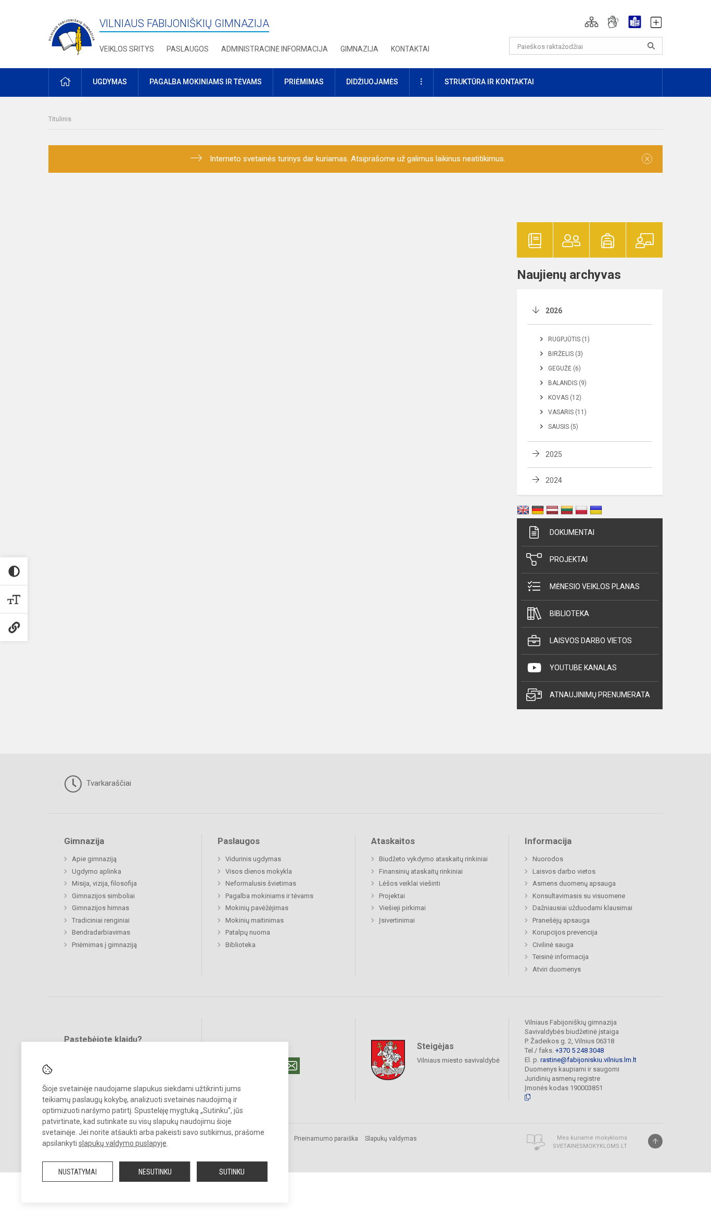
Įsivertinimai (397, 920)
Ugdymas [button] (110, 82)
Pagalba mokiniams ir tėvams (269, 896)
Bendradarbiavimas (101, 932)
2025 (553, 454)
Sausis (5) (563, 426)
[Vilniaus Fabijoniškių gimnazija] (71, 32)
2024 (553, 480)
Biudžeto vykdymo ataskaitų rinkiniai (433, 859)
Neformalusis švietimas (260, 883)
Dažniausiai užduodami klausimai (582, 908)
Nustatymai (77, 1172)
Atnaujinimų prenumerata (600, 695)
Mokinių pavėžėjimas (256, 908)
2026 (553, 310)
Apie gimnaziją (94, 859)
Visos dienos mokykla (258, 871)
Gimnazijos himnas (100, 908)
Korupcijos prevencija (565, 932)
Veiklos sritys (126, 49)
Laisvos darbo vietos (591, 640)
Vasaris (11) (567, 412)
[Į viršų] (655, 1141)
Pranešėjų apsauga (561, 920)
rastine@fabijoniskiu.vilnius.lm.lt (588, 1060)
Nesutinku (155, 1172)
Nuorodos (547, 859)
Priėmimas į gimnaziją (104, 945)
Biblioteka (569, 613)
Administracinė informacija (274, 49)
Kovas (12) (564, 397)
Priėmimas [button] (304, 82)
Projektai (569, 559)
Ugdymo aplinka (96, 871)
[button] (592, 22)
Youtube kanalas (583, 667)
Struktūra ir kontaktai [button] (489, 82)
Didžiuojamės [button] (372, 82)
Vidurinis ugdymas (253, 859)
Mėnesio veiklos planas (595, 586)
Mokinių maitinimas (254, 920)
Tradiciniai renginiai (101, 920)
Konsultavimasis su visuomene (578, 896)
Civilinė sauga (553, 945)
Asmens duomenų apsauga (574, 883)
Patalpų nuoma (247, 932)
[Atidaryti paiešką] (651, 45)
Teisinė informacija (560, 957)
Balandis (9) (567, 383)
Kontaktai (410, 49)
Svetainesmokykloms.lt (590, 1146)
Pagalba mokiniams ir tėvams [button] (205, 82)
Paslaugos (188, 49)
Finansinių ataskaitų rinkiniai (421, 871)
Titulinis (59, 119)
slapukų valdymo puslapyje (123, 1143)
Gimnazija (359, 49)
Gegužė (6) (564, 368)
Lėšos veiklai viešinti (409, 883)
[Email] (291, 1065)
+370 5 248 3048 (579, 1050)
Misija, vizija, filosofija (104, 883)
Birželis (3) (565, 353)
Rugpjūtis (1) (569, 339)
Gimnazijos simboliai (103, 896)
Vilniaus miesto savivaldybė (458, 1060)
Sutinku (232, 1172)
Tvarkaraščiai (107, 783)
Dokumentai (572, 532)
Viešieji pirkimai (402, 908)
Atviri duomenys (556, 969)
